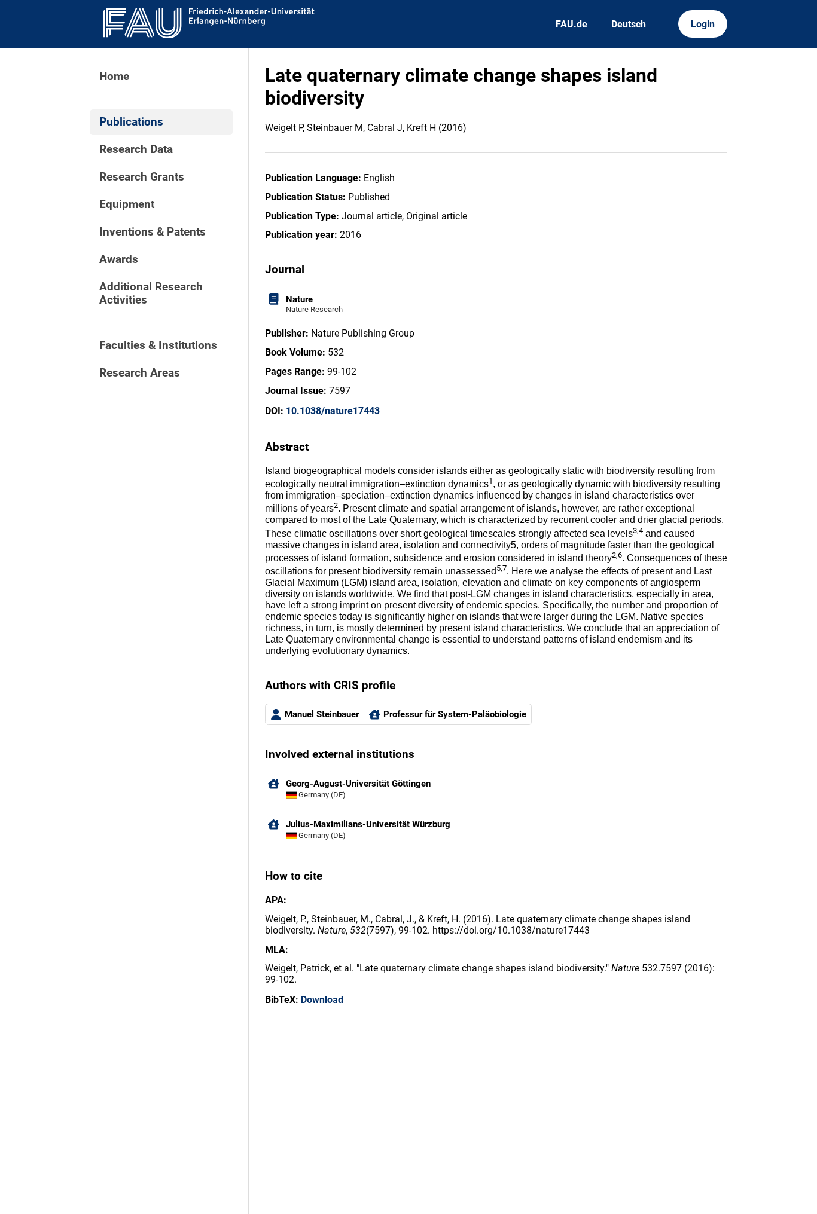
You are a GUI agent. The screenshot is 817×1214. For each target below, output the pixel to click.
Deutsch (628, 24)
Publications (131, 122)
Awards (118, 259)
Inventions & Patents (152, 231)
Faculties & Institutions (158, 345)
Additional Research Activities (151, 293)
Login (703, 24)
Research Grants (141, 177)
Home (114, 76)
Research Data (136, 149)
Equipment (126, 204)
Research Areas (139, 373)
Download (322, 999)
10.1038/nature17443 (333, 411)
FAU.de (571, 24)
